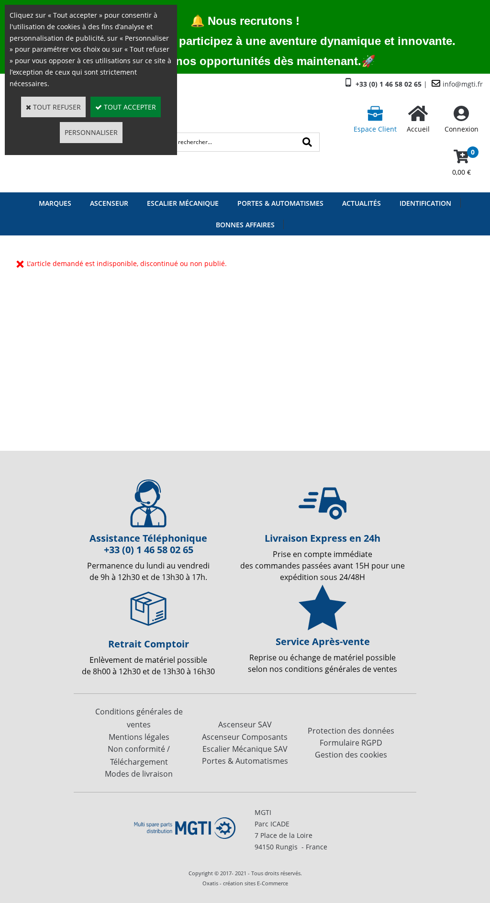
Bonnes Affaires (245, 224)
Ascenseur (109, 203)
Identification (425, 203)
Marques (55, 203)
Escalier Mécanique (183, 203)
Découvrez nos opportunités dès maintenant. (238, 61)
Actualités (361, 203)
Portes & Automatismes (280, 203)
